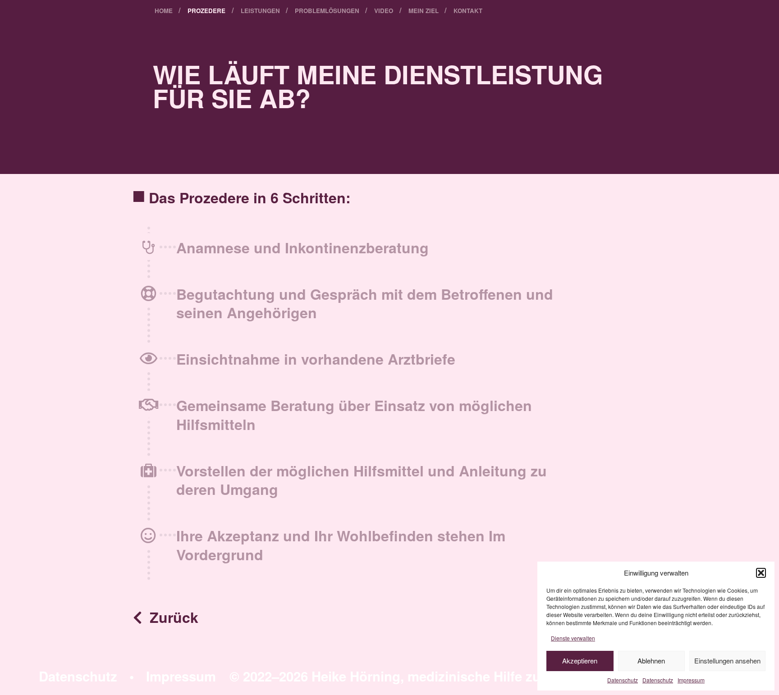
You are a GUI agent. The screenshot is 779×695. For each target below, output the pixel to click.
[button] (760, 572)
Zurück (172, 617)
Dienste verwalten (573, 638)
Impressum (691, 680)
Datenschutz (622, 680)
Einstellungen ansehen (727, 660)
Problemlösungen (327, 10)
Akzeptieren (579, 660)
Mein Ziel (423, 10)
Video (383, 10)
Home (164, 10)
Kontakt (468, 10)
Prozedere (206, 10)
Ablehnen (651, 660)
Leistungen (260, 10)
